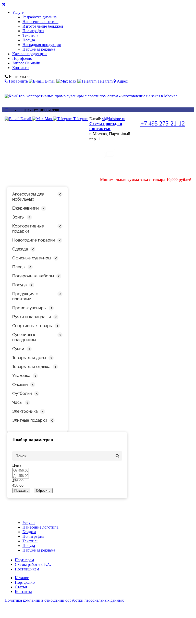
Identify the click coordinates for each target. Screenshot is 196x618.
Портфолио (22, 58)
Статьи (21, 587)
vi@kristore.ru (113, 119)
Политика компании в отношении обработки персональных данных (64, 600)
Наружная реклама (38, 49)
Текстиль (30, 35)
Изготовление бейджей (42, 26)
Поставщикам (27, 569)
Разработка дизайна (39, 17)
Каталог (22, 578)
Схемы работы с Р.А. (33, 564)
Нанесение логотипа (40, 21)
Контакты (20, 67)
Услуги (18, 12)
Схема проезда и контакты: (105, 126)
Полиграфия (33, 31)
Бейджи (29, 532)
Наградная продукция (41, 44)
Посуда (28, 40)
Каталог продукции (29, 54)
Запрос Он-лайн (26, 63)
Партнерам (24, 560)
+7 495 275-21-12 (162, 123)
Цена (16, 465)
